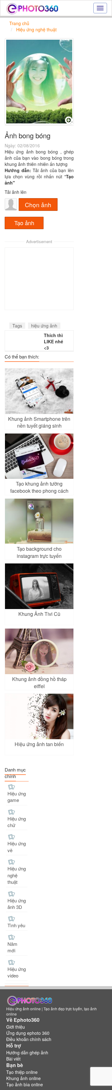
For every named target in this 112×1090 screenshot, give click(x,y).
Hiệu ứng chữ (16, 821)
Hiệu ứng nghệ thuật (16, 875)
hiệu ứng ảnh (44, 326)
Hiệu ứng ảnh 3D (16, 903)
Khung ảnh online (23, 1078)
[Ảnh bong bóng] (39, 81)
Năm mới (12, 947)
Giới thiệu (15, 1027)
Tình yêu (16, 925)
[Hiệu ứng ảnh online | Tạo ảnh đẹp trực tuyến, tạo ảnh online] (32, 8)
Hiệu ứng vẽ (16, 846)
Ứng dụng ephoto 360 (27, 1033)
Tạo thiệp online (22, 1072)
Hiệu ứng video (16, 972)
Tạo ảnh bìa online (24, 1084)
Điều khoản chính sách (28, 1039)
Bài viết (13, 1059)
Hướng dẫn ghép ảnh (27, 1052)
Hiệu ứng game (16, 796)
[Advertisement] (39, 279)
